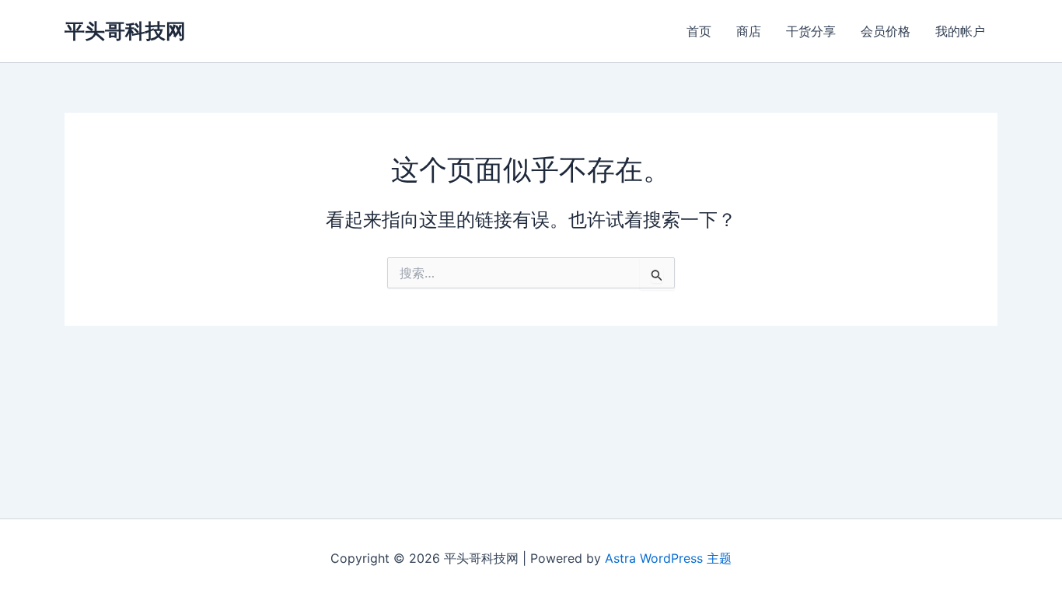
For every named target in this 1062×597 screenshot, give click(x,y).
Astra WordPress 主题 (668, 558)
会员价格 (885, 31)
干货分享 (811, 31)
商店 (748, 31)
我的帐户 (960, 31)
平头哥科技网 (125, 31)
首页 (698, 31)
